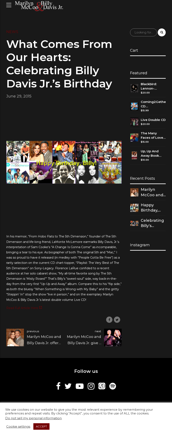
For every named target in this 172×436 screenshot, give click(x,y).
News (12, 31)
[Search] (162, 32)
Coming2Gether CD (153, 104)
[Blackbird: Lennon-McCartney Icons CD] (134, 88)
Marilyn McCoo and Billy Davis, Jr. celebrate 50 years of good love (153, 192)
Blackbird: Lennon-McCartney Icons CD (149, 86)
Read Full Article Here (22, 308)
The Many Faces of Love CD (152, 135)
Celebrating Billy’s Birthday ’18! (153, 223)
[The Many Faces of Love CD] (134, 137)
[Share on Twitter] (117, 320)
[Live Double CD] (134, 122)
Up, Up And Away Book (150, 153)
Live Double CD (153, 120)
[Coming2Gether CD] (134, 106)
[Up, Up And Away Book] (134, 155)
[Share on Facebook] (109, 320)
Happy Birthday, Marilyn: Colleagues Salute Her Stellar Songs (152, 208)
